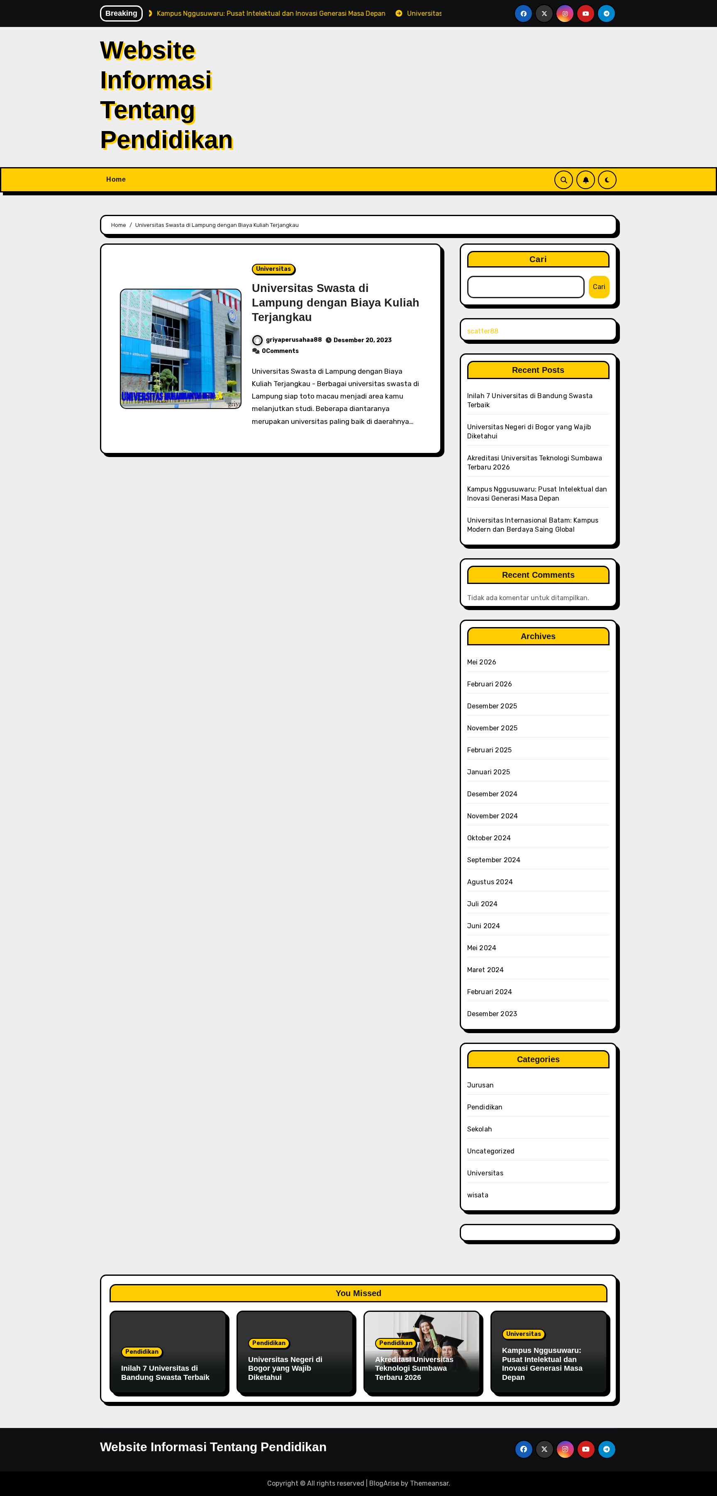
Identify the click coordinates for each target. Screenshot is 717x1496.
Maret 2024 (485, 970)
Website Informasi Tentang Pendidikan (213, 1447)
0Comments (280, 351)
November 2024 (492, 816)
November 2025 (492, 728)
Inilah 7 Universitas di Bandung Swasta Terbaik (165, 1373)
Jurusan (480, 1085)
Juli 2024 (482, 904)
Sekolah (479, 1129)
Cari (538, 259)
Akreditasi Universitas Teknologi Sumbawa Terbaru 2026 (414, 1368)
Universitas (273, 268)
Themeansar (429, 1483)
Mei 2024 (482, 948)
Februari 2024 (489, 992)
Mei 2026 (482, 662)
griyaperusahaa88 (294, 339)
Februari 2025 (489, 750)
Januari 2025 (488, 772)
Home (116, 179)
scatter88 (482, 331)
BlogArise (384, 1483)
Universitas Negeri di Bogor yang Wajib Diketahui (285, 1368)
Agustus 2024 (490, 882)
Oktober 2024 (489, 838)
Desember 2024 (492, 794)
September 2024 (494, 860)
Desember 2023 (492, 1014)
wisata (477, 1195)
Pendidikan (485, 1107)
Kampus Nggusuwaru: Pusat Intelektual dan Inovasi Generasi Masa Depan (542, 1364)
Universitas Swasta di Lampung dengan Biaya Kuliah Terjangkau (335, 303)
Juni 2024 (483, 926)
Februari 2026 (489, 684)
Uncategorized (491, 1151)
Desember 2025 (492, 706)
